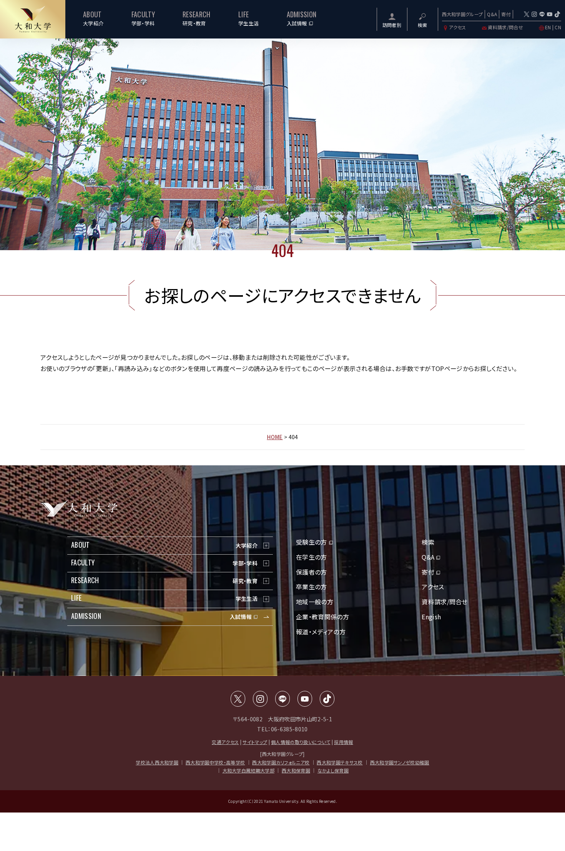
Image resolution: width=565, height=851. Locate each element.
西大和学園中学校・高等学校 (215, 762)
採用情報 (343, 742)
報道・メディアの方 (321, 631)
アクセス (457, 27)
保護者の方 (311, 572)
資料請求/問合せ (505, 27)
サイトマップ (255, 742)
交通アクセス (225, 742)
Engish (431, 616)
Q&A (492, 14)
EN (548, 27)
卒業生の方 (311, 586)
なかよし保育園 (333, 770)
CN (558, 27)
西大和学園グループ (462, 14)
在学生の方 (311, 557)
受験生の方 (311, 542)
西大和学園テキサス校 (339, 762)
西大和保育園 (296, 770)
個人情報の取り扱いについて (300, 742)
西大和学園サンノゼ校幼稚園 (399, 762)
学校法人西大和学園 (157, 762)
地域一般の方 (314, 601)
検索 (428, 542)
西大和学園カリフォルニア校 (280, 762)
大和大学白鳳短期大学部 (249, 770)
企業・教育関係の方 (322, 616)
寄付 (506, 14)
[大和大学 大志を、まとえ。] (33, 19)
